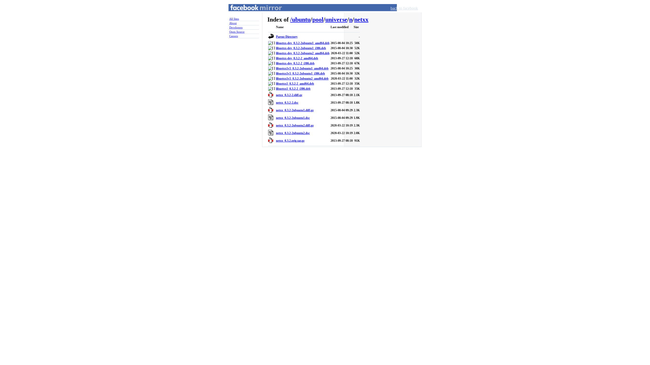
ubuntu (301, 19)
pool (317, 19)
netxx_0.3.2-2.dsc (287, 102)
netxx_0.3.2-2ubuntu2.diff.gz (295, 125)
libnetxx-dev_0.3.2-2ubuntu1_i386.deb (301, 48)
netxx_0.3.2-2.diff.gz (289, 95)
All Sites (234, 18)
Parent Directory (287, 37)
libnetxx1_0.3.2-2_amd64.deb (295, 83)
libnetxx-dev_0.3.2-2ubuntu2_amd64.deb (303, 53)
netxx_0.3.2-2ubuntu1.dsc (293, 118)
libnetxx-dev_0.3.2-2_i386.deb (295, 63)
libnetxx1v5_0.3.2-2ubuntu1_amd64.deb (302, 68)
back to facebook (404, 8)
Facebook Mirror (251, 13)
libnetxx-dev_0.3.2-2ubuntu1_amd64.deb (303, 43)
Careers (233, 36)
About (233, 23)
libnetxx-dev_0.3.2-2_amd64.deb (297, 58)
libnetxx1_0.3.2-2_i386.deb (293, 88)
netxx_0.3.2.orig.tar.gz (290, 140)
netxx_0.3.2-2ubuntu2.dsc (293, 133)
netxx (361, 19)
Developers (235, 27)
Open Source (237, 31)
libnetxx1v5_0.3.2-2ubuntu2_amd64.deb (302, 78)
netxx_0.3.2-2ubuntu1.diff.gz (295, 110)
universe (336, 19)
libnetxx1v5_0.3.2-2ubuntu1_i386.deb (300, 73)
